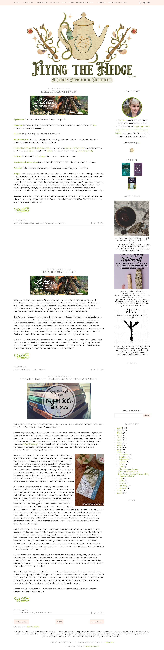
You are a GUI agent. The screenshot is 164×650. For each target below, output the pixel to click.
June (121, 467)
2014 (119, 493)
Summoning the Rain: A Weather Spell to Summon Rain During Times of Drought (132, 240)
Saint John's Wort (28, 148)
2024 (119, 433)
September (124, 459)
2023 (119, 435)
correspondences (30, 223)
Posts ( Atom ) (33, 627)
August (122, 462)
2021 (119, 440)
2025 (119, 430)
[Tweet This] (95, 223)
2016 (119, 452)
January (123, 488)
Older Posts (96, 622)
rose (47, 148)
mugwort (68, 148)
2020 (119, 442)
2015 (119, 491)
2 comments (20, 367)
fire (94, 125)
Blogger (110, 642)
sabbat (62, 223)
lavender (41, 148)
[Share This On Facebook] (92, 223)
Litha (55, 223)
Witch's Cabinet (44, 613)
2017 (119, 450)
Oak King (40, 156)
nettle (49, 151)
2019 (119, 445)
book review (27, 613)
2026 (119, 428)
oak (78, 151)
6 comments (20, 220)
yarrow (84, 151)
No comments (21, 610)
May (121, 478)
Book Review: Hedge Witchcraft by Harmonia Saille (59, 379)
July (121, 464)
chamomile (78, 148)
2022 (119, 438)
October (123, 457)
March (122, 483)
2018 (119, 447)
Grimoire (46, 223)
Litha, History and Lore (59, 272)
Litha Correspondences (59, 91)
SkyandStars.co (92, 647)
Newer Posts (21, 622)
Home (59, 622)
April (121, 481)
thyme (30, 151)
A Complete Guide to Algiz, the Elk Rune (132, 346)
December (124, 455)
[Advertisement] (59, 247)
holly (91, 151)
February (123, 486)
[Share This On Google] (102, 223)
